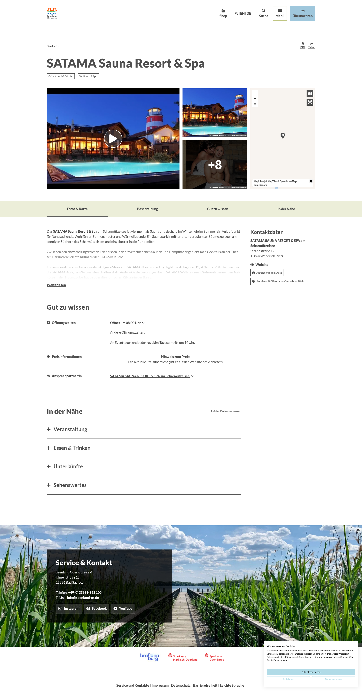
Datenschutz (181, 685)
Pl (236, 13)
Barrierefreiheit (205, 685)
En (242, 13)
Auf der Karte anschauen (225, 411)
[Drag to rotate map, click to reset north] (255, 104)
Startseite (53, 46)
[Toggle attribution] (311, 181)
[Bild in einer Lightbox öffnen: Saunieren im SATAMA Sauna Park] (215, 164)
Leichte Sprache (232, 685)
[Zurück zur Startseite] (52, 13)
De (249, 13)
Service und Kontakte (132, 685)
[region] (282, 138)
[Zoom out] (255, 98)
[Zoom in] (255, 93)
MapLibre (259, 181)
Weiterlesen (56, 285)
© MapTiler (271, 181)
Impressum (160, 685)
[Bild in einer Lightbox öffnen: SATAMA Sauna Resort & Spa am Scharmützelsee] (215, 112)
